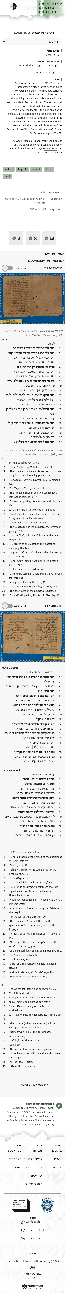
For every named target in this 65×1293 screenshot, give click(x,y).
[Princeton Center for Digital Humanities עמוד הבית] (21, 1205)
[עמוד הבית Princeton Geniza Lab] (45, 1205)
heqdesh (22, 169)
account (36, 169)
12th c (48, 169)
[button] (51, 9)
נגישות (32, 1253)
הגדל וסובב (20, 268)
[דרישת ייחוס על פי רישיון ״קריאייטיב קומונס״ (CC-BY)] (32, 1268)
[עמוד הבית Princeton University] (32, 1287)
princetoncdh (35, 1238)
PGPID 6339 (50, 148)
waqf (7, 176)
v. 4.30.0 (32, 1278)
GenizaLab (33, 1222)
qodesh (8, 169)
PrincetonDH (35, 1230)
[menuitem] (57, 1151)
